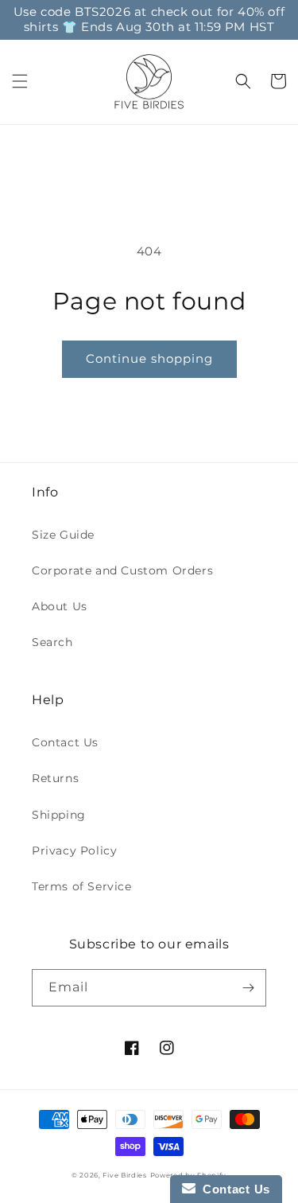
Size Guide (63, 535)
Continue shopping (149, 358)
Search (52, 642)
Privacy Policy (74, 850)
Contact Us (65, 742)
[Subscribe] (247, 987)
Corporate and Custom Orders (122, 570)
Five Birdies (124, 1175)
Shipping (59, 815)
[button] (19, 81)
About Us (59, 606)
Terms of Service (82, 886)
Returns (55, 778)
